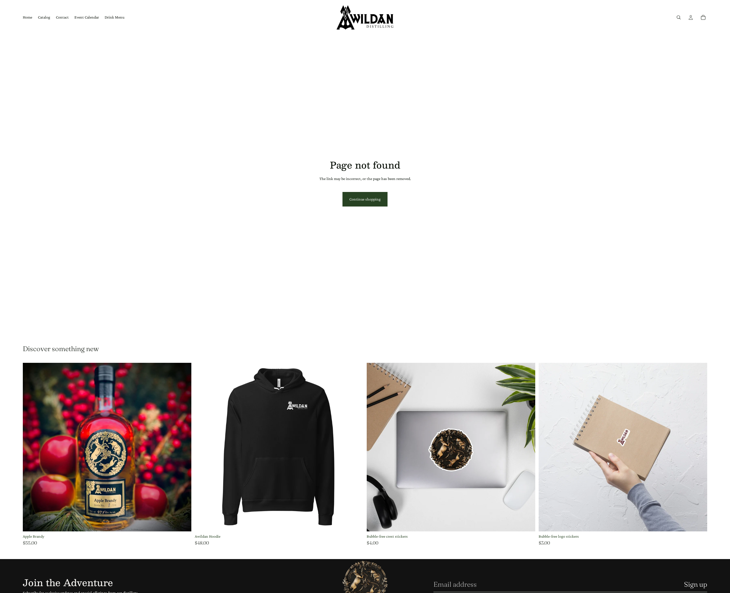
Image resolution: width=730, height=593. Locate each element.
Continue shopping (365, 199)
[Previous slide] (375, 447)
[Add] (182, 522)
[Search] (678, 17)
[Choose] (354, 522)
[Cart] (703, 17)
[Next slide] (526, 447)
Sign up (695, 584)
